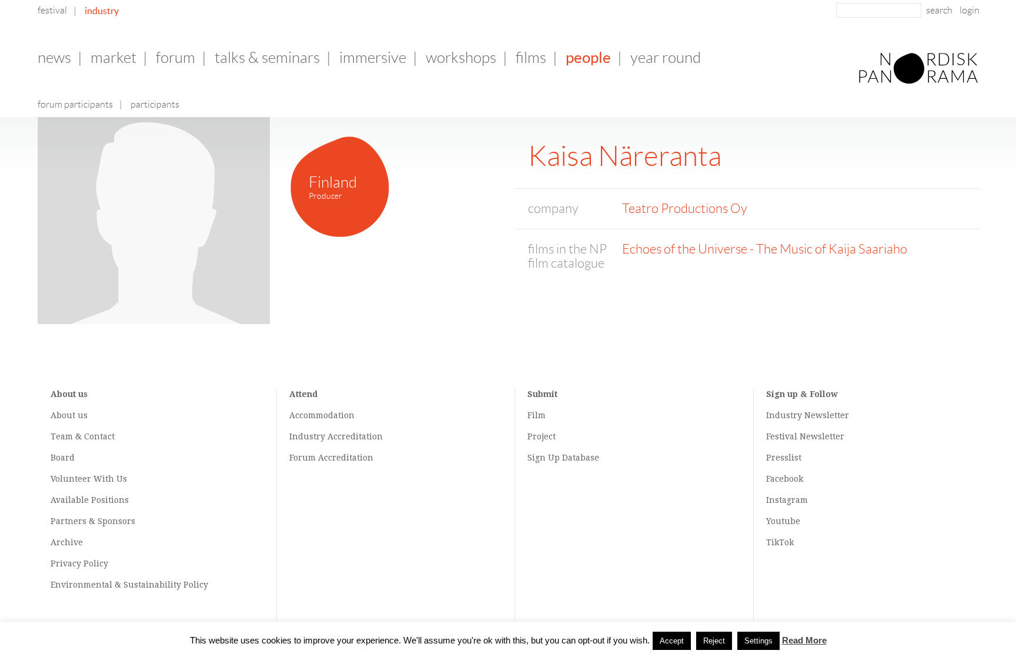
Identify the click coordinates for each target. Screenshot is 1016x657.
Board (63, 457)
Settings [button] (758, 640)
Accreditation (355, 436)
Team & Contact (83, 436)
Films (531, 57)
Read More (804, 640)
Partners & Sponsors (93, 521)
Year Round (665, 57)
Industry (102, 10)
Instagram (787, 500)
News (54, 57)
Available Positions (90, 500)
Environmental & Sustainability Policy (129, 584)
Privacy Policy (79, 563)
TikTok (780, 542)
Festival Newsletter (805, 436)
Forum (175, 57)
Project (541, 436)
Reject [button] (714, 640)
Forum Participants (75, 104)
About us (69, 415)
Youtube (783, 521)
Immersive (372, 57)
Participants (155, 104)
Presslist (783, 457)
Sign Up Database (563, 457)
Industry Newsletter (807, 415)
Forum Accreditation (331, 457)
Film (536, 415)
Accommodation (322, 415)
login (970, 10)
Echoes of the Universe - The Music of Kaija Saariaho (764, 249)
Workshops (461, 57)
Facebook (784, 478)
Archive (67, 542)
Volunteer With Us (89, 478)
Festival (52, 10)
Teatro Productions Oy (684, 208)
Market (113, 57)
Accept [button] (672, 640)
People (588, 57)
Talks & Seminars (267, 57)
